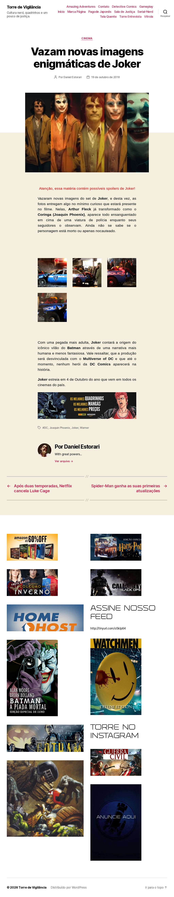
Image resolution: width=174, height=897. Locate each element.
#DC (45, 427)
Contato (103, 6)
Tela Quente (108, 16)
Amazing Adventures (80, 6)
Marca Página (76, 11)
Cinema (86, 38)
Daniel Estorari (73, 77)
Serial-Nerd (145, 11)
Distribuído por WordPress (68, 887)
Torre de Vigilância (24, 7)
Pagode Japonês (99, 11)
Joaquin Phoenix (59, 427)
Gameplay (146, 6)
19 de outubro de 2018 (105, 77)
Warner (84, 427)
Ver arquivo (64, 461)
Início (61, 11)
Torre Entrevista (130, 16)
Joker (75, 427)
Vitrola (148, 16)
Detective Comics (124, 6)
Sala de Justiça (124, 11)
